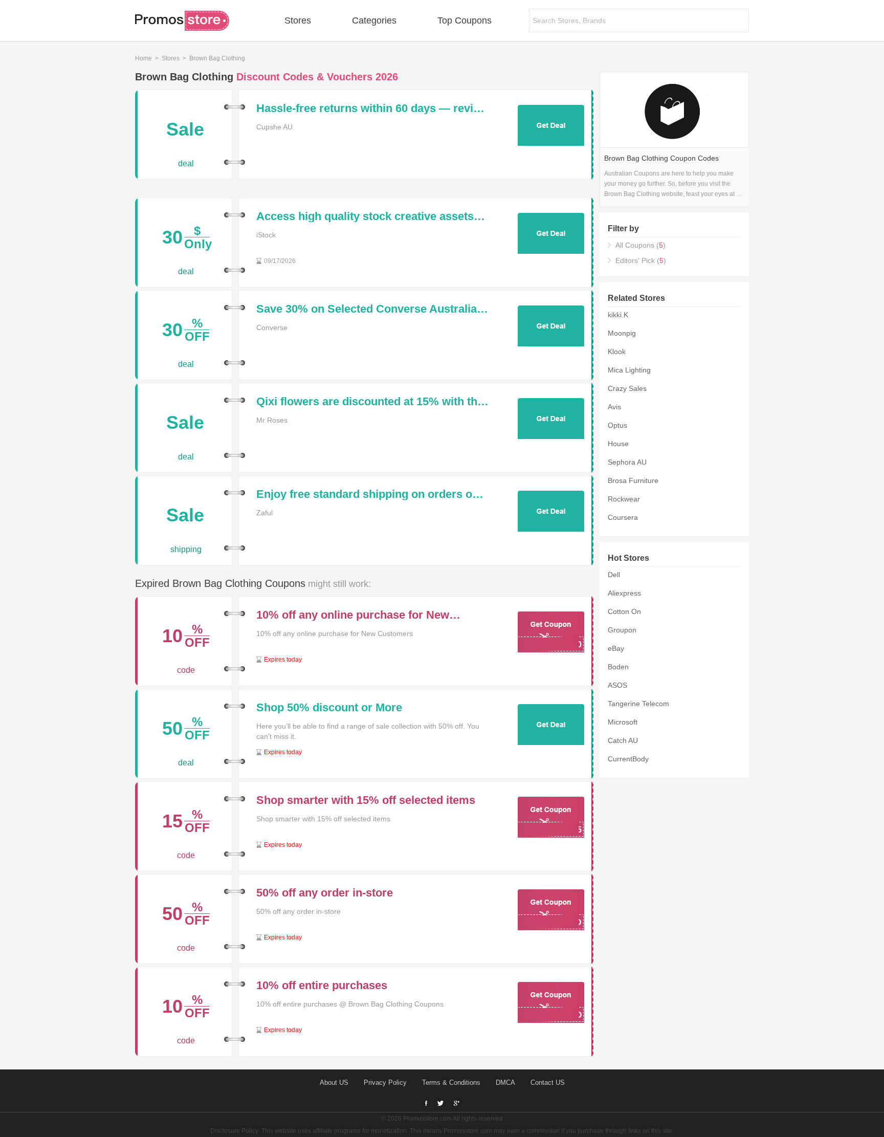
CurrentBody (628, 759)
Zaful (264, 513)
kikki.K (618, 315)
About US (334, 1082)
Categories (374, 20)
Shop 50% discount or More (329, 707)
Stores (297, 20)
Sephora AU (627, 462)
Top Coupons (464, 20)
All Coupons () (640, 245)
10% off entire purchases (321, 985)
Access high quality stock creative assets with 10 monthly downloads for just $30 (365, 216)
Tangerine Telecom (638, 703)
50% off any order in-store (324, 893)
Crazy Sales (627, 388)
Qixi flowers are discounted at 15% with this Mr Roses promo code (371, 401)
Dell (614, 575)
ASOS (617, 685)
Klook (617, 351)
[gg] (440, 1103)
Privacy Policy (385, 1082)
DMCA (505, 1082)
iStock (266, 235)
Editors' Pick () (640, 260)
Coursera (623, 517)
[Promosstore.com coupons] (182, 20)
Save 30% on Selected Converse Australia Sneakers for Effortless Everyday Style (366, 309)
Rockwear (624, 499)
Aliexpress (624, 593)
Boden (618, 667)
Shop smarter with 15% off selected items (365, 800)
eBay (616, 648)
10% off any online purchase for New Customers (352, 615)
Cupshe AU (274, 127)
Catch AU (623, 740)
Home (143, 58)
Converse (272, 327)
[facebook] (426, 1103)
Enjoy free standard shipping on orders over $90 (372, 494)
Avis (614, 407)
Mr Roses (272, 420)
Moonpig (622, 333)
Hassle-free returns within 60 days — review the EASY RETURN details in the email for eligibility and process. (372, 108)
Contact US (548, 1082)
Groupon (622, 630)
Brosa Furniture (633, 480)
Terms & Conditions (451, 1082)
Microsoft (622, 722)
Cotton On (624, 611)
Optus (617, 425)
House (618, 444)
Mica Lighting (629, 370)
